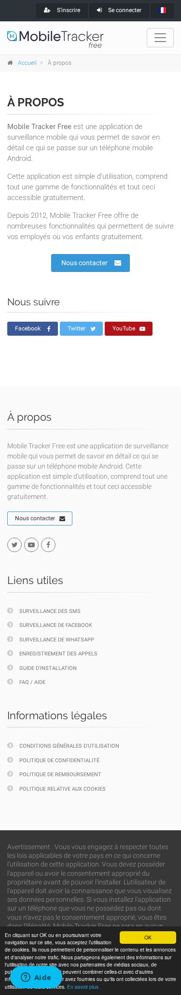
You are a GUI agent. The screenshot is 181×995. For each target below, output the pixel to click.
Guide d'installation (48, 668)
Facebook (28, 328)
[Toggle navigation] (160, 37)
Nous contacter (84, 263)
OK (148, 937)
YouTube (123, 328)
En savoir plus (82, 986)
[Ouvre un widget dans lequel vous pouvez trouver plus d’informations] (36, 978)
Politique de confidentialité (59, 760)
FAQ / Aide (32, 682)
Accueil (27, 62)
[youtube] (31, 545)
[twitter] (14, 545)
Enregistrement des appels (58, 654)
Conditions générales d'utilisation (69, 746)
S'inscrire (68, 10)
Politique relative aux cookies (62, 789)
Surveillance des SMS (50, 611)
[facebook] (48, 545)
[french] (162, 10)
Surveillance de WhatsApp (56, 640)
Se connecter (124, 10)
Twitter (76, 328)
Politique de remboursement (60, 774)
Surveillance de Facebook (55, 625)
